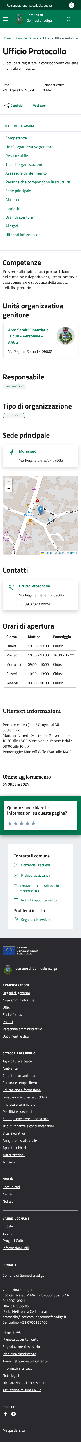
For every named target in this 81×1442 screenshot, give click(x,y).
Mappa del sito (14, 1430)
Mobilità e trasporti (17, 1111)
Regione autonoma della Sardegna (29, 5)
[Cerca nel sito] (68, 19)
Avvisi (7, 1194)
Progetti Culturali (16, 1240)
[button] (40, 510)
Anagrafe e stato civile (20, 1140)
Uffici (7, 1007)
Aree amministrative (18, 1000)
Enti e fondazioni (15, 1014)
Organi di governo (16, 993)
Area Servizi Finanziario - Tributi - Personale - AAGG (29, 336)
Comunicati (11, 1187)
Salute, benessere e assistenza (26, 1118)
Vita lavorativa (14, 1133)
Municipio (27, 451)
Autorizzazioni (14, 1155)
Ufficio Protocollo (34, 586)
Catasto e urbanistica (19, 1075)
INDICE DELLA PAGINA (19, 126)
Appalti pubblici (14, 1147)
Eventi (8, 1233)
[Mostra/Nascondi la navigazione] (5, 19)
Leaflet (48, 553)
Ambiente (10, 1068)
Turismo (9, 1162)
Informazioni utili (16, 1247)
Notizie (8, 1201)
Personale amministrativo (22, 1029)
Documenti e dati (16, 1036)
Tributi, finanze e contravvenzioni (28, 1126)
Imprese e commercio (19, 1104)
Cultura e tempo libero (20, 1082)
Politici (8, 1021)
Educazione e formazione (22, 1090)
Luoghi (8, 1226)
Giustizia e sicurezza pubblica (25, 1097)
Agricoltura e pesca (17, 1061)
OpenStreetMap (67, 553)
